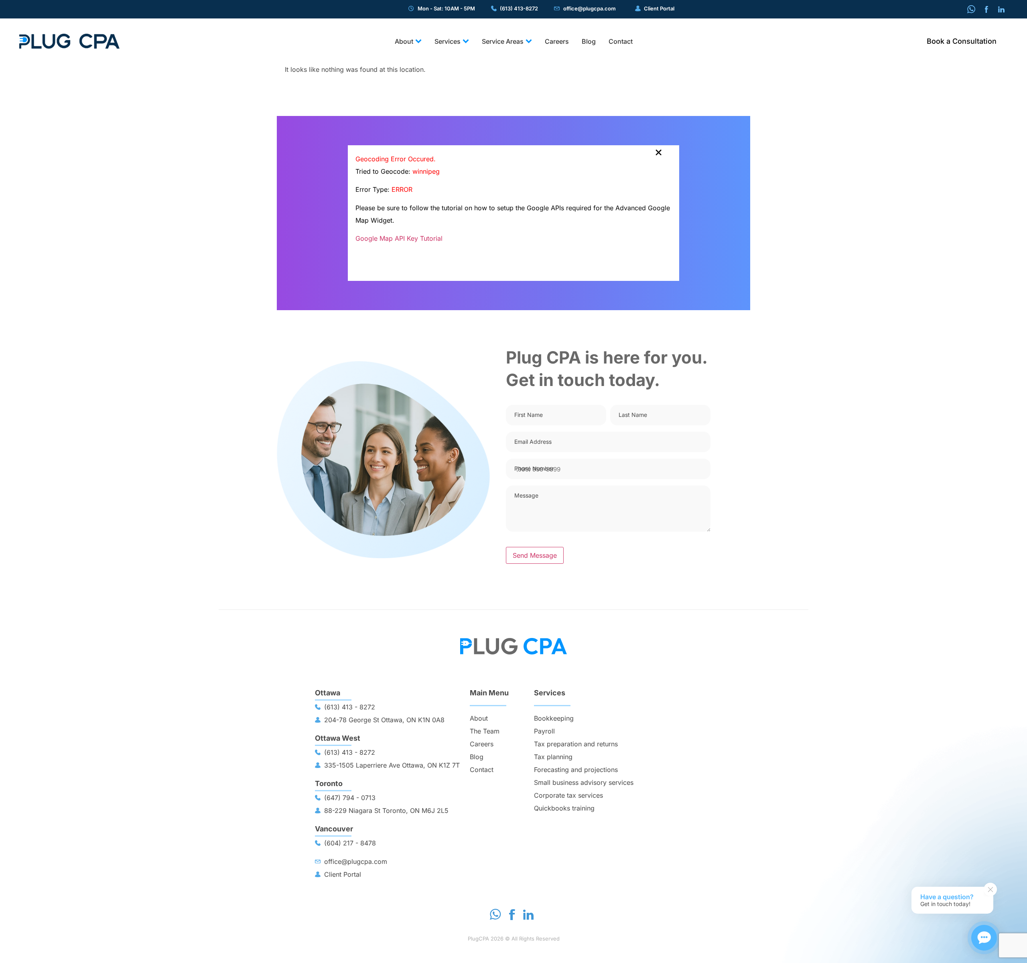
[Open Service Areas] (529, 41)
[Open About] (418, 41)
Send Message (535, 555)
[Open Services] (466, 41)
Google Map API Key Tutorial (398, 238)
